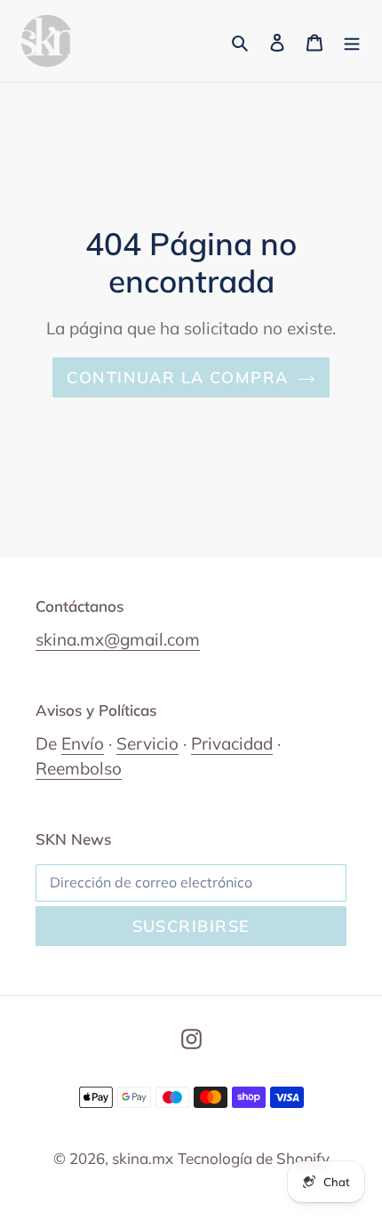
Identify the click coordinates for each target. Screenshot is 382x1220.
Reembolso (79, 768)
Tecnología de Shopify (254, 1158)
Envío (82, 743)
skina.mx (142, 1158)
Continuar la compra (177, 377)
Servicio (147, 743)
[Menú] (351, 41)
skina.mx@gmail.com (118, 639)
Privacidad (232, 743)
